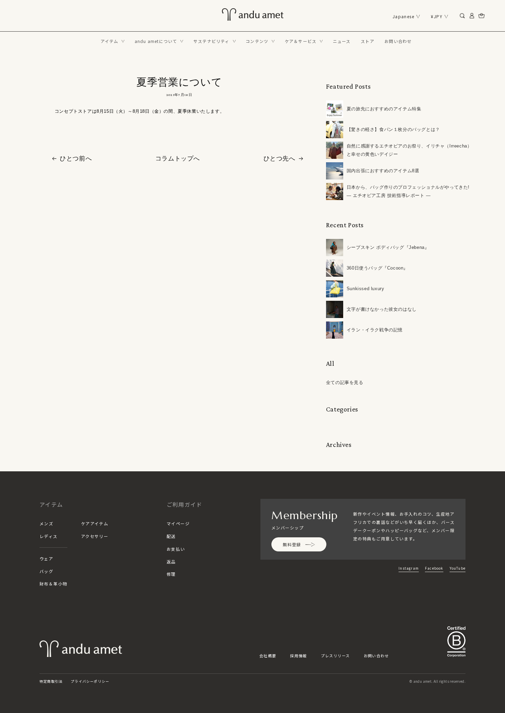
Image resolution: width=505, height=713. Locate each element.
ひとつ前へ (76, 158)
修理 (171, 574)
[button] (113, 41)
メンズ (46, 523)
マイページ (178, 523)
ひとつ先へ (279, 158)
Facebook (434, 568)
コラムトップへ (177, 158)
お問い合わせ (376, 655)
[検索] (462, 15)
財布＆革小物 (53, 583)
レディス (49, 536)
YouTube (457, 568)
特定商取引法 (51, 681)
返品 (171, 561)
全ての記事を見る (344, 382)
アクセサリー (95, 536)
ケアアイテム (95, 523)
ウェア (46, 558)
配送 (171, 536)
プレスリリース (335, 655)
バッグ (46, 571)
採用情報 (298, 655)
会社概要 (267, 655)
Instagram (409, 568)
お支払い (176, 549)
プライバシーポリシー (90, 681)
